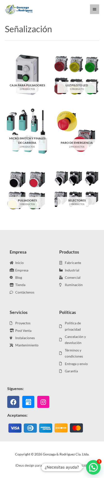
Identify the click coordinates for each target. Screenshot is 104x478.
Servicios (19, 312)
